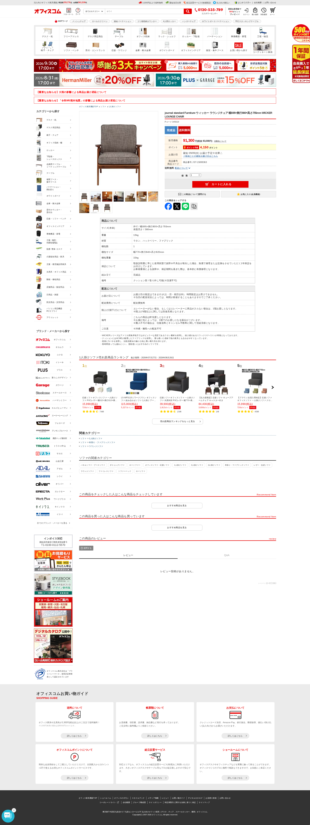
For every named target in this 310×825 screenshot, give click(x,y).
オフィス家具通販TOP (88, 798)
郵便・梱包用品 (53, 279)
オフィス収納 (143, 36)
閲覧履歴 (264, 14)
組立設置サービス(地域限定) (198, 3)
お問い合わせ (270, 2)
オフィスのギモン (121, 798)
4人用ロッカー (169, 21)
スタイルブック (138, 798)
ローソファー (134, 465)
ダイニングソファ (117, 465)
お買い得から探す (238, 50)
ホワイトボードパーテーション (215, 21)
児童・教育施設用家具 (56, 264)
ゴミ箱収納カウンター (147, 21)
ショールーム (105, 798)
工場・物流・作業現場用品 (51, 241)
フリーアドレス (71, 36)
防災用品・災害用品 (55, 302)
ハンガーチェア (189, 21)
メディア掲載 (153, 798)
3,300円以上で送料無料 (152, 3)
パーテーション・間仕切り (53, 188)
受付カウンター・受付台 (54, 211)
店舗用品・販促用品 (55, 287)
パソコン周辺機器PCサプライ (54, 309)
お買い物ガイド (178, 798)
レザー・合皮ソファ (262, 465)
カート (272, 14)
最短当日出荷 (175, 3)
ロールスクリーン (100, 21)
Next (273, 387)
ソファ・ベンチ (71, 50)
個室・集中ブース (214, 50)
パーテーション (214, 36)
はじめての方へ (244, 2)
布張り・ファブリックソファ (102, 442)
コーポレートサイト (107, 802)
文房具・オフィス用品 (56, 272)
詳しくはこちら (74, 736)
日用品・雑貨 (52, 295)
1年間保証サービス (301, 64)
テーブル (119, 36)
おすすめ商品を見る (177, 505)
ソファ (83, 438)
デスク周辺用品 (95, 36)
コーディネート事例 (262, 52)
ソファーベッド (124, 471)
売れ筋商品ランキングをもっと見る (177, 421)
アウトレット (52, 317)
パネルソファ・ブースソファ (93, 465)
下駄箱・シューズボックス (54, 157)
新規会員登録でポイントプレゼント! (234, 11)
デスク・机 (47, 36)
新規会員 (301, 33)
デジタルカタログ (195, 798)
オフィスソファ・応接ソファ (157, 465)
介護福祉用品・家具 (55, 257)
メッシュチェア (79, 21)
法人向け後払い (223, 3)
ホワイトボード (167, 50)
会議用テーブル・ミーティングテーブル (56, 165)
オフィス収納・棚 (54, 143)
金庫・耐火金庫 (143, 50)
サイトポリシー (155, 802)
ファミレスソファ (106, 471)
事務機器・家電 (238, 36)
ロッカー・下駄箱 (191, 36)
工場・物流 (262, 36)
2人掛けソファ (197, 465)
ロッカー (50, 150)
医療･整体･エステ (54, 249)
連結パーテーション (122, 21)
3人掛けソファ (214, 465)
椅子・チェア (47, 50)
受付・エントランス (95, 50)
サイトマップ (204, 802)
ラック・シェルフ (167, 36)
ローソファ (140, 471)
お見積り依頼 (211, 798)
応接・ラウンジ (119, 50)
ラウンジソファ (96, 446)
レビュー (165, 798)
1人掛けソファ (95, 438)
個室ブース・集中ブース (52, 180)
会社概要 (258, 2)
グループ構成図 (139, 802)
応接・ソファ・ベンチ (56, 219)
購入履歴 (255, 14)
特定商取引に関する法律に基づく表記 (180, 802)
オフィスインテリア (191, 50)
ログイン (246, 14)
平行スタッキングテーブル (246, 21)
